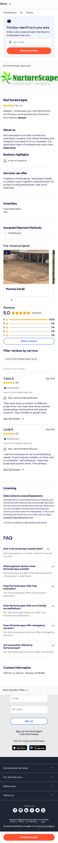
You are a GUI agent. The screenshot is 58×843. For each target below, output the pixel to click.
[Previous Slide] (5, 299)
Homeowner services (15, 768)
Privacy (13, 821)
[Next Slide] (12, 299)
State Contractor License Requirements (22, 496)
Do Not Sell (31, 821)
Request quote (29, 837)
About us (8, 795)
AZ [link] (21, 12)
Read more (9, 147)
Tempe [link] (29, 12)
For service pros (12, 777)
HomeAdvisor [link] (10, 12)
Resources (9, 786)
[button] (26, 272)
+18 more (21, 117)
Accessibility (43, 821)
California (21, 821)
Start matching (29, 50)
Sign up (29, 721)
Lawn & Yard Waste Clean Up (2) (21, 359)
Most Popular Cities (14, 690)
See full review (11, 418)
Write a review (29, 341)
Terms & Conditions (46, 826)
